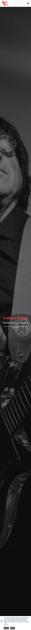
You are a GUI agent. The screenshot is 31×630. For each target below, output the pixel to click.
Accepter (6, 628)
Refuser (12, 628)
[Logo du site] (5, 3)
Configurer (6, 624)
